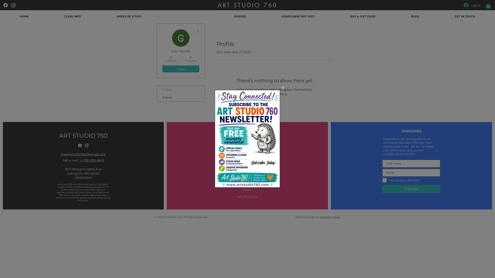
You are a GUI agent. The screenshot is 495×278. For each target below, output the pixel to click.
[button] (283, 87)
